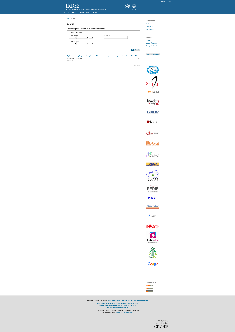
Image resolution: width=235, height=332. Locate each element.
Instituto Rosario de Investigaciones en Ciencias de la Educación (117, 303)
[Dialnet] (152, 124)
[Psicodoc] (152, 208)
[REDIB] (152, 193)
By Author (107, 35)
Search (137, 50)
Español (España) (151, 43)
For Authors (149, 26)
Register (163, 1)
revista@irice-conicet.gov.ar (124, 312)
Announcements (85, 12)
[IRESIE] (152, 165)
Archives (74, 12)
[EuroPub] (152, 252)
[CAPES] (152, 180)
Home (68, 18)
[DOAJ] (152, 92)
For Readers (149, 24)
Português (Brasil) (151, 46)
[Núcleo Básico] (152, 70)
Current (66, 12)
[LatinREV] (152, 237)
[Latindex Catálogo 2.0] (152, 102)
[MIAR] (152, 198)
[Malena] (152, 156)
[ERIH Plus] (152, 112)
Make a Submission (153, 54)
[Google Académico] (152, 264)
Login (169, 1)
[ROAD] (152, 229)
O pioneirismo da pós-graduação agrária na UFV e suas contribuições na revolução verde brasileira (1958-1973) (102, 56)
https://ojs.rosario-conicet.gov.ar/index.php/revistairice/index (128, 300)
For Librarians (149, 29)
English (148, 40)
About (95, 12)
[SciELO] (152, 82)
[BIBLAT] (152, 146)
